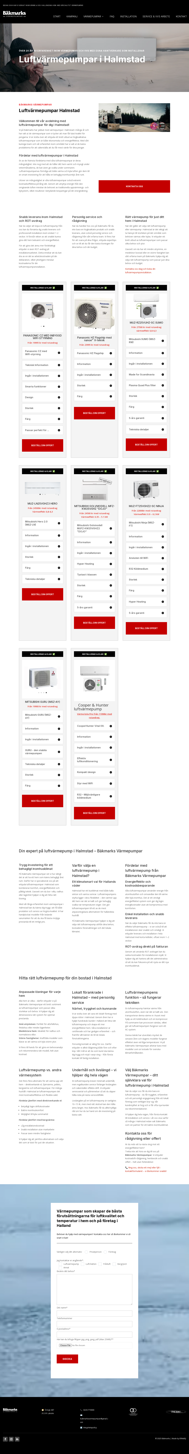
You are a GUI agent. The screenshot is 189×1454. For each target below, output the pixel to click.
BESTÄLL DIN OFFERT (42, 445)
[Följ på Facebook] (5, 1439)
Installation (128, 16)
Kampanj (72, 16)
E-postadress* (63, 1328)
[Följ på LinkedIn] (17, 1439)
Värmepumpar (92, 16)
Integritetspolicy (90, 1427)
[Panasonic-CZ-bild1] (42, 331)
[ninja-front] (146, 502)
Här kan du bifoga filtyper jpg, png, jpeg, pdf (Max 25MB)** (85, 1339)
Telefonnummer (64, 1318)
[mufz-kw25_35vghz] (94, 502)
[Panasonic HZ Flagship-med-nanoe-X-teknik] (94, 333)
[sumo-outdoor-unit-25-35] (146, 318)
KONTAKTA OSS (134, 186)
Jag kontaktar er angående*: (70, 1260)
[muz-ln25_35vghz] (42, 502)
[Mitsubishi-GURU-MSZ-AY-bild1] (42, 697)
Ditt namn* (62, 1307)
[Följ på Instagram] (11, 1439)
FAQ (112, 16)
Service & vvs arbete (156, 16)
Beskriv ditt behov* (66, 1271)
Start (57, 16)
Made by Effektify (179, 1438)
